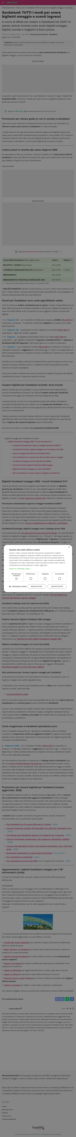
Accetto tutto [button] (57, 586)
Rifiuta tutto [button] (36, 586)
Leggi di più (43, 565)
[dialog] (38, 568)
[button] (38, 569)
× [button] (69, 547)
